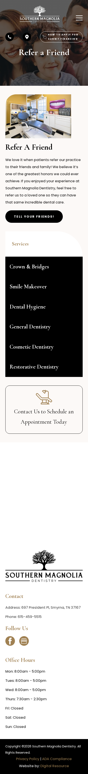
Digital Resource (54, 765)
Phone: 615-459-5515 (23, 616)
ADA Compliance (57, 758)
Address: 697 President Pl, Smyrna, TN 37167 (43, 607)
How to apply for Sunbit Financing (63, 37)
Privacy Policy (27, 758)
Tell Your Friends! (34, 216)
